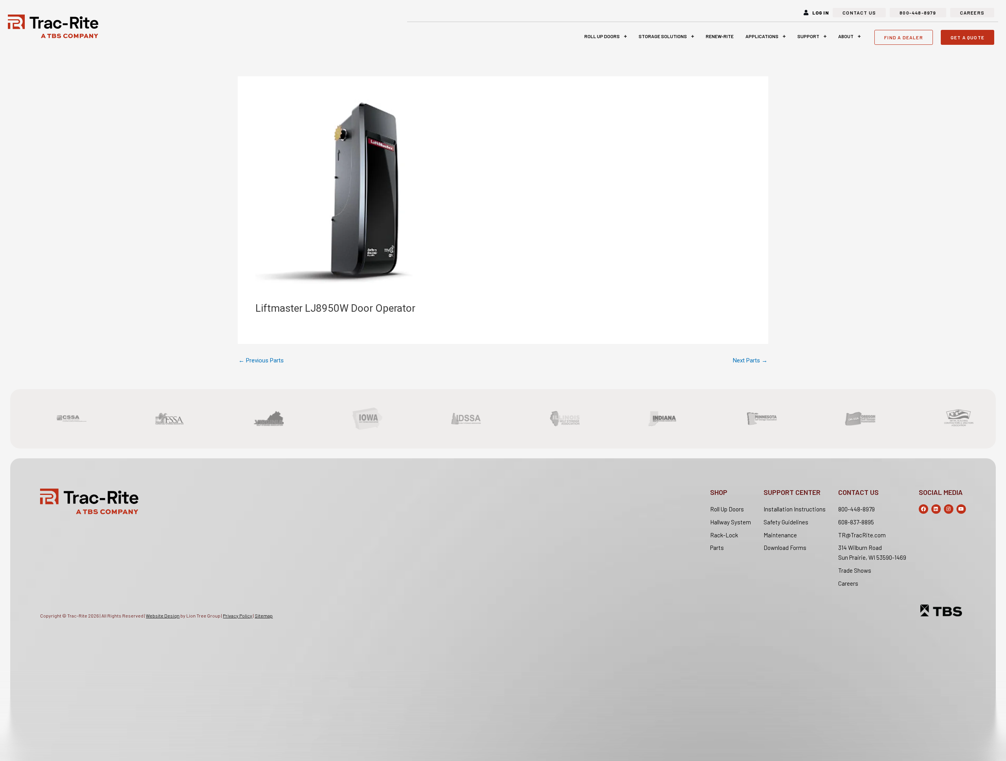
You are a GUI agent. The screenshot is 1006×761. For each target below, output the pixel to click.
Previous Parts (261, 361)
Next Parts (750, 361)
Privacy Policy (237, 615)
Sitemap (264, 615)
